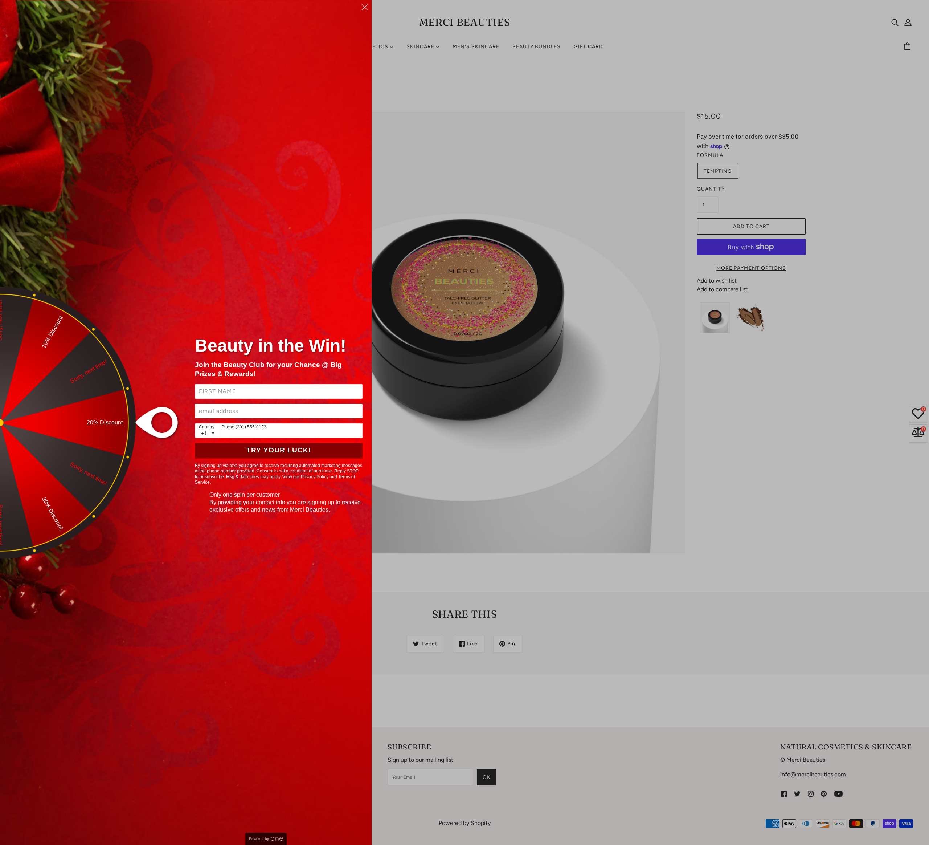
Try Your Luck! (278, 450)
